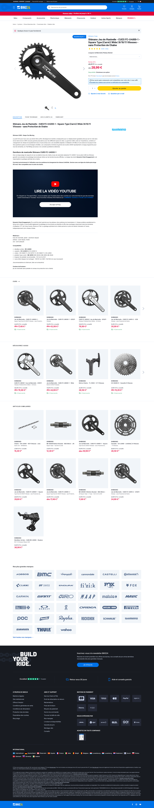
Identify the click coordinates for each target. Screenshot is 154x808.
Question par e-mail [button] (117, 93)
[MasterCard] (81, 698)
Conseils (47, 731)
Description (17, 117)
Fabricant (59, 117)
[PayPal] (125, 698)
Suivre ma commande (51, 712)
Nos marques (48, 718)
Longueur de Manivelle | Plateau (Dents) (100, 53)
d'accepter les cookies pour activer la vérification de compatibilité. (109, 82)
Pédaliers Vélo (51, 24)
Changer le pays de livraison (80, 773)
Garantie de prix (49, 725)
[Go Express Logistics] (125, 722)
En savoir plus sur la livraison (62, 782)
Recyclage (16, 718)
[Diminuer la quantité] (90, 88)
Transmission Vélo (41, 24)
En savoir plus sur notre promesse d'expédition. (30, 786)
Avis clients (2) (47, 117)
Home (14, 24)
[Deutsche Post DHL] (81, 722)
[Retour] (15, 69)
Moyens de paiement (51, 709)
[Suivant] (84, 69)
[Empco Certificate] (81, 737)
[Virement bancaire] (92, 707)
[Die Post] (103, 722)
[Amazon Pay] (136, 698)
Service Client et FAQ (51, 696)
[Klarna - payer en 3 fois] (81, 707)
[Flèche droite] (42, 425)
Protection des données (21, 712)
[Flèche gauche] (15, 425)
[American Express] (103, 698)
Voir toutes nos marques (22, 637)
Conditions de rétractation (21, 709)
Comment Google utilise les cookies (78, 197)
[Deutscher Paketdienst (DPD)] (92, 722)
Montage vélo (48, 728)
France (117, 76)
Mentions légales (18, 696)
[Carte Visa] (92, 698)
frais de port (53, 767)
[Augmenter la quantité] (95, 88)
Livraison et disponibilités (52, 722)
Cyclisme (19, 24)
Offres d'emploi (18, 702)
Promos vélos (67, 13)
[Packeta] (136, 722)
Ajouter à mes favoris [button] (98, 93)
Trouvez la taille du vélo (52, 715)
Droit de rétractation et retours (54, 699)
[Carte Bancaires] (114, 698)
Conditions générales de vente (23, 705)
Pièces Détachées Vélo (29, 24)
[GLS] (114, 722)
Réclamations (48, 702)
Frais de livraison (49, 705)
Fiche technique (31, 117)
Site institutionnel (18, 699)
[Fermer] (139, 30)
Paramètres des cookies (21, 715)
